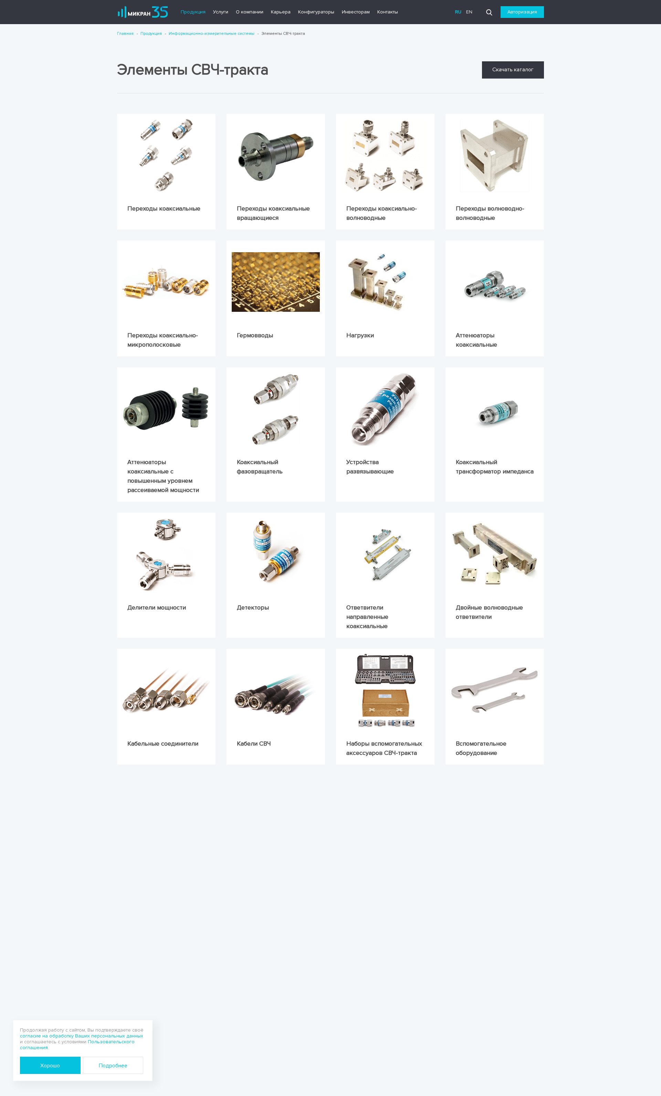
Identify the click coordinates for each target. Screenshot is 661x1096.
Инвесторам (356, 12)
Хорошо (50, 1065)
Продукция (193, 12)
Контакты (387, 12)
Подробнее (113, 1065)
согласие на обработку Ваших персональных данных (81, 1036)
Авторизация (522, 12)
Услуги (220, 12)
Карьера (281, 12)
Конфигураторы (316, 12)
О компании (249, 12)
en (469, 12)
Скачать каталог (513, 69)
